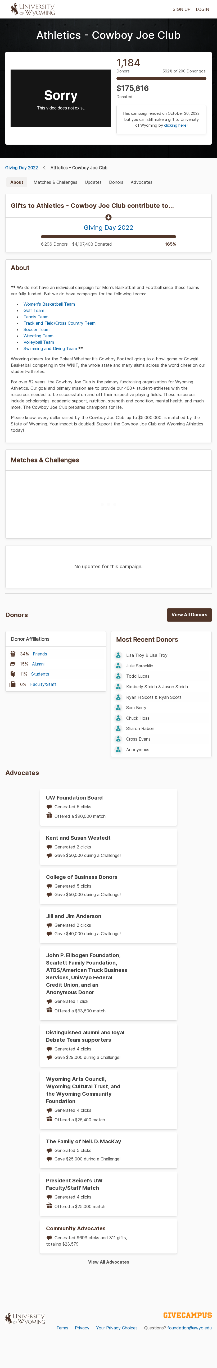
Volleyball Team (39, 342)
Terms (62, 1327)
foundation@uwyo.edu (189, 1327)
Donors (116, 182)
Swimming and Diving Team (50, 348)
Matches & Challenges (55, 182)
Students (40, 674)
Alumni (38, 664)
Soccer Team (36, 329)
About (16, 182)
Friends (40, 654)
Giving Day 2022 (21, 167)
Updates (93, 182)
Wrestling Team (38, 335)
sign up (182, 9)
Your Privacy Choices (117, 1327)
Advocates (141, 182)
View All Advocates (108, 1262)
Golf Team (34, 310)
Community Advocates (76, 1228)
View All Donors (189, 614)
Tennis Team (36, 316)
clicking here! (176, 125)
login (202, 9)
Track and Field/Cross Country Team (60, 323)
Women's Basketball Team (49, 304)
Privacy (82, 1327)
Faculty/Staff (43, 684)
